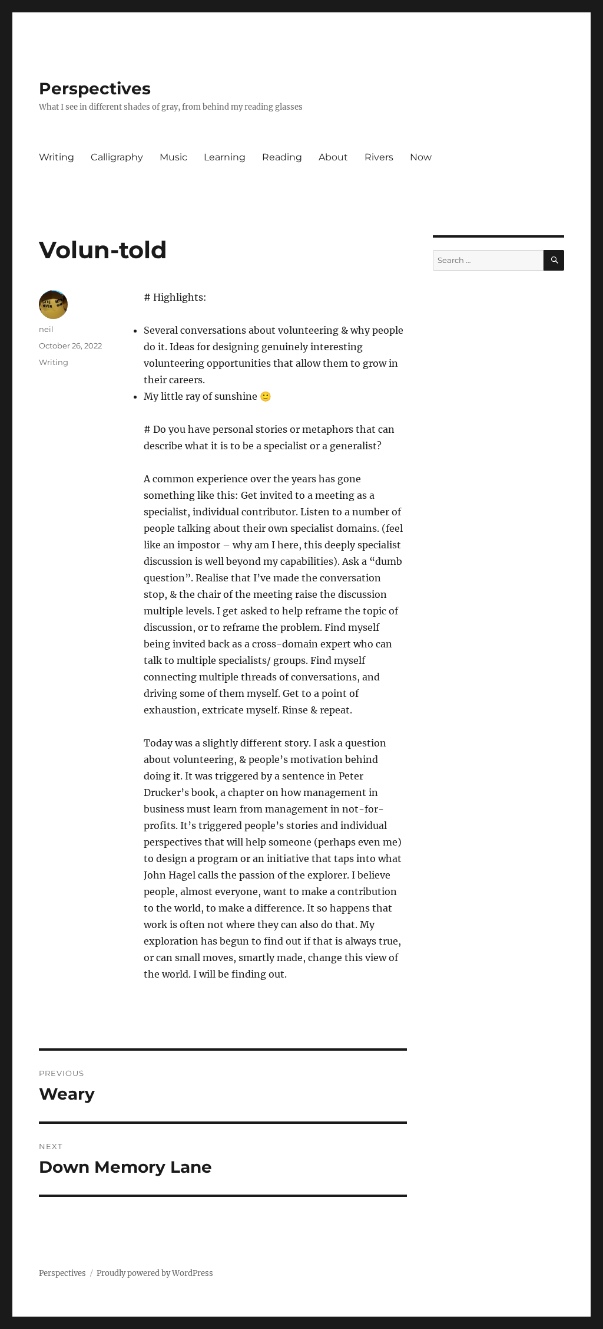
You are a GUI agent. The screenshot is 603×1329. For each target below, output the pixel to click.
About (333, 157)
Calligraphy (117, 157)
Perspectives (95, 88)
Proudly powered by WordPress (155, 1273)
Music (173, 157)
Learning (225, 157)
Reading (282, 157)
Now (421, 157)
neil (46, 329)
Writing (56, 157)
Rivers (379, 157)
